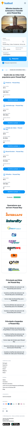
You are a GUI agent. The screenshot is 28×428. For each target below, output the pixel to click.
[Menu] (25, 3)
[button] (23, 41)
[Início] (3, 70)
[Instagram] (3, 411)
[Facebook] (7, 411)
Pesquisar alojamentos (11, 62)
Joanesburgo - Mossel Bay (14, 105)
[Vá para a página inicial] (7, 3)
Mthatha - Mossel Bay (13, 174)
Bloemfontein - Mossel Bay (14, 151)
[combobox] (14, 39)
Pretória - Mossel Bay (13, 82)
